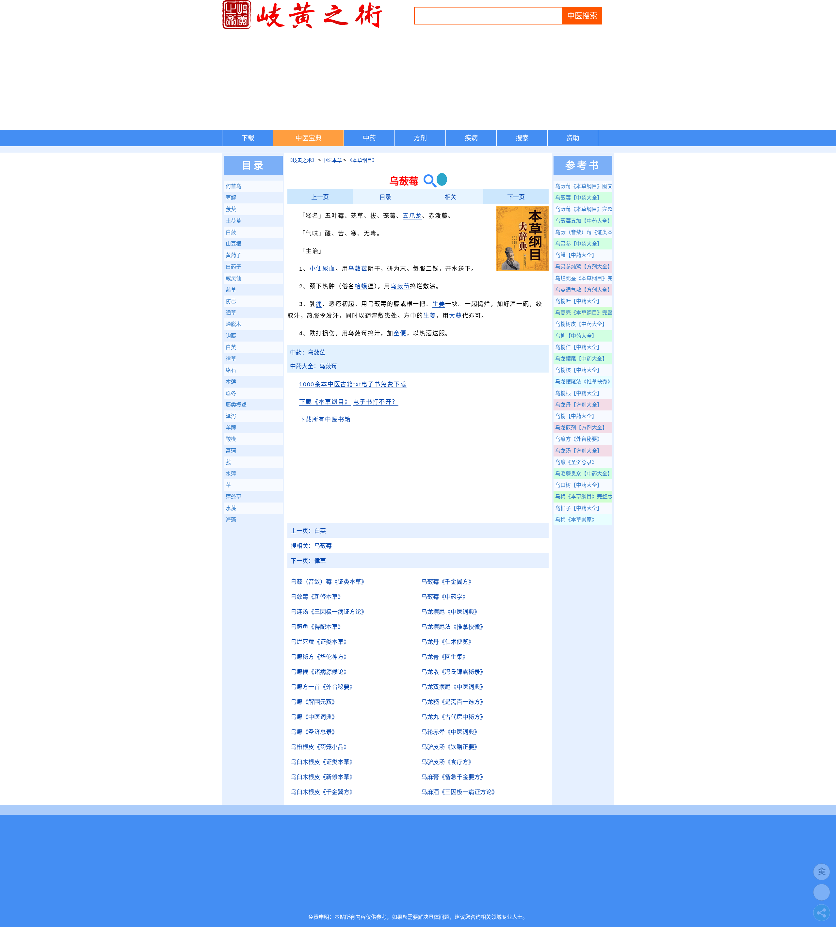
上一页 (320, 197)
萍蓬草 (233, 496)
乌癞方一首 (323, 687)
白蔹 (231, 232)
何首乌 (233, 186)
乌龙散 (453, 672)
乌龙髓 (453, 702)
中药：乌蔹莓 (307, 352)
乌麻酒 (459, 792)
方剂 (420, 138)
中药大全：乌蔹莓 (313, 366)
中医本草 (332, 160)
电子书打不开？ (375, 402)
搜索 (522, 138)
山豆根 (233, 244)
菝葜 (231, 209)
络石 (231, 370)
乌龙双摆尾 (453, 687)
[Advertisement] (418, 81)
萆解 (231, 197)
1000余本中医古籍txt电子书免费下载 (353, 384)
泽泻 (231, 416)
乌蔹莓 (357, 268)
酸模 (231, 439)
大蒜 (455, 315)
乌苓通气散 (583, 290)
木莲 (231, 381)
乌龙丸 (453, 717)
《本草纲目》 (362, 160)
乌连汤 (329, 612)
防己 (231, 301)
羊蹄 (231, 427)
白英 (308, 531)
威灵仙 (233, 278)
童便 (400, 333)
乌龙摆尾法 (453, 627)
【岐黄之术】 (302, 160)
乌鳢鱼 (317, 627)
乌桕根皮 (320, 747)
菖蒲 (231, 451)
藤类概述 (236, 405)
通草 (231, 312)
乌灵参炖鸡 (583, 266)
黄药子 (233, 255)
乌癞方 (578, 439)
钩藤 (231, 336)
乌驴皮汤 (450, 747)
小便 (316, 268)
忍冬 (231, 393)
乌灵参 (578, 244)
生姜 (438, 304)
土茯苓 (233, 221)
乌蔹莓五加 (583, 221)
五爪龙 (412, 216)
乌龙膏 (444, 657)
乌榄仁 (578, 347)
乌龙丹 (447, 642)
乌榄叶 (578, 301)
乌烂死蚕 (320, 642)
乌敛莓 (317, 597)
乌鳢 (576, 255)
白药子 (233, 266)
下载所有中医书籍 (325, 419)
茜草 (231, 290)
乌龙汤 (578, 451)
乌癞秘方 (320, 657)
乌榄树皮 (581, 324)
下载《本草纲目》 (325, 402)
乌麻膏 (453, 777)
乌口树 (578, 485)
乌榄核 (578, 370)
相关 (451, 197)
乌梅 (583, 496)
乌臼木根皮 (323, 762)
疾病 (471, 138)
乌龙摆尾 (450, 612)
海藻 (231, 519)
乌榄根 (578, 393)
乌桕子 (578, 508)
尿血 (328, 268)
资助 (572, 138)
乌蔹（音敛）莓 (329, 582)
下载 (247, 138)
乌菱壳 (583, 312)
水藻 (231, 508)
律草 (308, 561)
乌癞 (314, 702)
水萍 (231, 473)
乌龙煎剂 (581, 427)
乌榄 (576, 416)
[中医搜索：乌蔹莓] (428, 181)
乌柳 (576, 336)
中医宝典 (309, 138)
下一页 (516, 197)
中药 (369, 138)
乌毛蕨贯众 (583, 473)
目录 (385, 197)
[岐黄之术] (303, 28)
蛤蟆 (361, 286)
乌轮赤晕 (450, 732)
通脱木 (233, 324)
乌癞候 (320, 672)
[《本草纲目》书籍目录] (522, 270)
